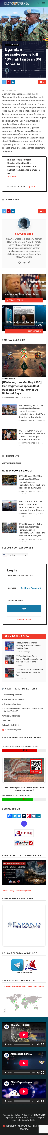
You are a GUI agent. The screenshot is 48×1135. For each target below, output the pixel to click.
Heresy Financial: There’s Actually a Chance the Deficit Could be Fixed (28, 646)
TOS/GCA (24, 1129)
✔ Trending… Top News (11, 704)
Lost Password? (24, 619)
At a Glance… (24, 1126)
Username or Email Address (20, 575)
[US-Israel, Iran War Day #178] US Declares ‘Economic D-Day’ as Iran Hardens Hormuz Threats (31, 505)
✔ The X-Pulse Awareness (13, 699)
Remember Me (16, 601)
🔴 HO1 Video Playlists (11, 730)
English (11, 555)
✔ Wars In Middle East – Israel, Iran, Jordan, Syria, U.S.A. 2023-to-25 (22, 710)
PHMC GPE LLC (39, 1115)
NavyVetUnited (20, 70)
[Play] (5, 1044)
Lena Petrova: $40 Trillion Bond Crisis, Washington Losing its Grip (29, 672)
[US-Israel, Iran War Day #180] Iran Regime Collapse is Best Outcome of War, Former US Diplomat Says (22, 388)
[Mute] (38, 1044)
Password (11, 588)
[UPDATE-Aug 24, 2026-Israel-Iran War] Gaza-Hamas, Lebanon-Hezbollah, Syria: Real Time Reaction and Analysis (32, 530)
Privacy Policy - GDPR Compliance (16, 891)
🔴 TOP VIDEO (9, 1126)
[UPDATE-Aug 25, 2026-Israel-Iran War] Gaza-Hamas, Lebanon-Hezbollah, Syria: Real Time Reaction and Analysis (32, 482)
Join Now (11, 176)
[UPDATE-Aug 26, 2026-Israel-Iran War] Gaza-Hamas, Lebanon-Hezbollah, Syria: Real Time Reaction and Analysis (32, 411)
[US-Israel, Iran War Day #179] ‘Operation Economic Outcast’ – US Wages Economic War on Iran (32, 435)
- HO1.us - (17, 1115)
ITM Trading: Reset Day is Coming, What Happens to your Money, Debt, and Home (29, 659)
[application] (24, 1034)
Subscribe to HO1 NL (10, 725)
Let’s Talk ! (6, 720)
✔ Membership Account (12, 695)
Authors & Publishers (11, 716)
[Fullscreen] (42, 1044)
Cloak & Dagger (11, 45)
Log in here (32, 186)
